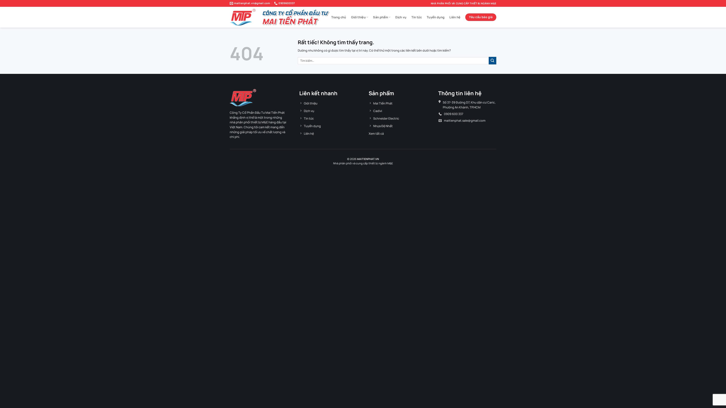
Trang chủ (338, 17)
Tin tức (416, 17)
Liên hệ (454, 17)
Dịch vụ (400, 17)
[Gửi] (492, 60)
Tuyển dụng (435, 17)
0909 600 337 (453, 114)
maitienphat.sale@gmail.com (465, 120)
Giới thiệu (358, 17)
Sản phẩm (380, 17)
